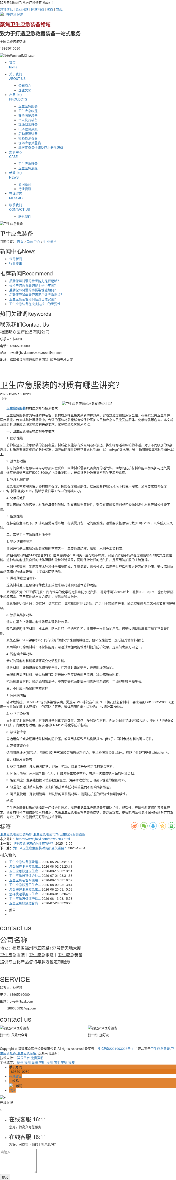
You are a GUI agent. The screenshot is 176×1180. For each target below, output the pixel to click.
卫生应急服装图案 (72, 834)
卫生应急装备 (28, 163)
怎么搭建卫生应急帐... (25, 889)
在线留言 (17, 195)
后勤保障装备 (28, 133)
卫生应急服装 (28, 106)
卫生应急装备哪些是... (25, 861)
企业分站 (22, 9)
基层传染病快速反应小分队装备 (40, 147)
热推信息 (6, 9)
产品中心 (18, 96)
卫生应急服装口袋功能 (16, 834)
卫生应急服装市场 (46, 834)
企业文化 (24, 90)
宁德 (64, 1062)
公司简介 (24, 85)
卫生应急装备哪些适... (25, 898)
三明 (42, 1062)
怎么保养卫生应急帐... (25, 866)
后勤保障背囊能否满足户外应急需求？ (36, 294)
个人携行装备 (28, 120)
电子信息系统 (28, 129)
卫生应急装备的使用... (25, 880)
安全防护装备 (28, 115)
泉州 (49, 1062)
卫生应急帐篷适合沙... (25, 875)
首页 (13, 64)
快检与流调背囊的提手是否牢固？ (33, 285)
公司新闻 (24, 184)
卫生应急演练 (28, 168)
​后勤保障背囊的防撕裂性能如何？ (33, 290)
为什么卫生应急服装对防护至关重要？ (40, 848)
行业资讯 (24, 188)
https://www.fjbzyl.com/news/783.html (43, 838)
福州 (27, 1062)
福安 (71, 1062)
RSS (50, 9)
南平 (57, 1062)
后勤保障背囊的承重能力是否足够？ (34, 280)
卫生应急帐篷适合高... (25, 903)
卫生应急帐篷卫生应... (25, 871)
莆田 (35, 1062)
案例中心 (15, 154)
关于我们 (17, 76)
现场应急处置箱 (29, 142)
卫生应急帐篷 (28, 110)
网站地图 (37, 9)
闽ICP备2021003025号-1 (115, 1048)
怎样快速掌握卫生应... (25, 893)
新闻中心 (15, 174)
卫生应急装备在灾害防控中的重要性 (34, 303)
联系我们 (19, 207)
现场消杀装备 (28, 124)
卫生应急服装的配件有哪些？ (34, 843)
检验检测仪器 (28, 138)
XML (59, 9)
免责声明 (37, 1057)
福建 (20, 1062)
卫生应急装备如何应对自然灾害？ (33, 299)
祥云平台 (23, 1057)
